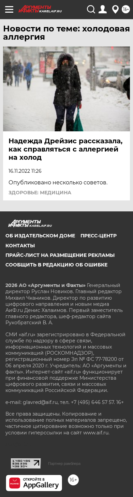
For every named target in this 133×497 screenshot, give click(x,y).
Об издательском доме (40, 236)
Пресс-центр (98, 236)
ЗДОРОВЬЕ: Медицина (40, 192)
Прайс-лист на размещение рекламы (60, 255)
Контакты (20, 246)
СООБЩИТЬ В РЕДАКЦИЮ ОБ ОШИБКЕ (56, 265)
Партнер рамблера (64, 463)
